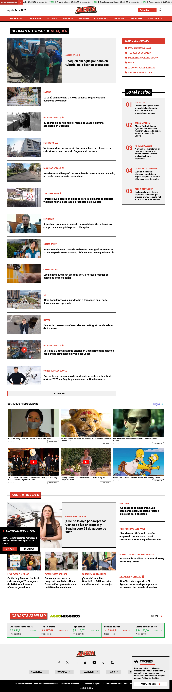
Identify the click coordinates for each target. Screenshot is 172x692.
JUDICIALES (35, 18)
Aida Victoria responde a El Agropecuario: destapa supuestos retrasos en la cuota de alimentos (138, 584)
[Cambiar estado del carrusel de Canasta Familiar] (20, 2)
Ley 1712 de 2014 (86, 688)
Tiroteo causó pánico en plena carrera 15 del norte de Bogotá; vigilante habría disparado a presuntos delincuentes (78, 200)
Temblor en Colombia (139, 53)
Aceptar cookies (149, 684)
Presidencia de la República (143, 58)
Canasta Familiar (9, 2)
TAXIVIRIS (52, 18)
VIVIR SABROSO (155, 18)
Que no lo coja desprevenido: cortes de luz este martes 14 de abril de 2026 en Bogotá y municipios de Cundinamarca (77, 378)
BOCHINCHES (101, 18)
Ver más (154, 616)
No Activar (29, 549)
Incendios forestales (139, 48)
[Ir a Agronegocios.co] (65, 616)
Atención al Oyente (92, 684)
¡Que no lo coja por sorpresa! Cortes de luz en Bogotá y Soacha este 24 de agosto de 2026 (85, 526)
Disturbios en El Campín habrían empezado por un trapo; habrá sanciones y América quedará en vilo (140, 536)
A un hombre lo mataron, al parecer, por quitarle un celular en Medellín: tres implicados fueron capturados (147, 154)
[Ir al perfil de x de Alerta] (67, 662)
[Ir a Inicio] (86, 10)
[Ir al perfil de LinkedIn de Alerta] (76, 662)
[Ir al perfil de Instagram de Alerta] (85, 662)
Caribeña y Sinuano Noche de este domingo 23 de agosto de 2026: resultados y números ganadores (23, 583)
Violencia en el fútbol (140, 72)
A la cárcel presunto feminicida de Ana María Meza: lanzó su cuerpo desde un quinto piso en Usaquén (77, 226)
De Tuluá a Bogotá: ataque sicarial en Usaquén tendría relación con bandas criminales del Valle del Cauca (78, 352)
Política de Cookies (150, 678)
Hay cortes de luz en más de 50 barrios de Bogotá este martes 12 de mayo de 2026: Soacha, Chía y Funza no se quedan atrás (78, 251)
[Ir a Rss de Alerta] (112, 662)
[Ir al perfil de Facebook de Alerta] (59, 662)
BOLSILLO (84, 18)
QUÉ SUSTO (136, 18)
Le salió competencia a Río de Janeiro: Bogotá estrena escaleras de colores (74, 99)
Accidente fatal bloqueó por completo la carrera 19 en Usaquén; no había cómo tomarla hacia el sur (79, 175)
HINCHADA (67, 18)
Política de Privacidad (70, 684)
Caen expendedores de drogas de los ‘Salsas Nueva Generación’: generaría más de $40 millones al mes (60, 583)
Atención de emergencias (141, 68)
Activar (10, 549)
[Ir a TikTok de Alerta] (103, 662)
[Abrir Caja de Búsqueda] (160, 10)
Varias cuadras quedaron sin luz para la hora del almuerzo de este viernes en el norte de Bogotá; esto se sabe (77, 150)
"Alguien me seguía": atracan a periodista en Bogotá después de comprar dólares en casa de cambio (147, 175)
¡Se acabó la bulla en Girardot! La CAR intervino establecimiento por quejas (97, 581)
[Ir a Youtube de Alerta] (94, 662)
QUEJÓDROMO (16, 18)
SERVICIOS (118, 18)
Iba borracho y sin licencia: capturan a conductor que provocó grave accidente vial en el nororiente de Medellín (148, 196)
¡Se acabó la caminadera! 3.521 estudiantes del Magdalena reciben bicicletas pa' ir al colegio (139, 510)
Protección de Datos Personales (119, 684)
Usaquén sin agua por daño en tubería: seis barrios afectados (87, 63)
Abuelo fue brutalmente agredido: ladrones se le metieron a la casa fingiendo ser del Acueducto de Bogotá (148, 131)
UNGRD (131, 63)
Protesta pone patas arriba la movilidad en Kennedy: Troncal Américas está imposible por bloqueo (147, 109)
